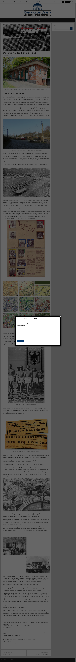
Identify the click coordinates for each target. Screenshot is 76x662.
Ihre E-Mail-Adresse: (21, 325)
